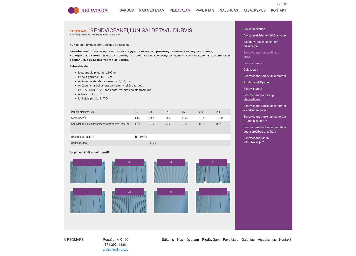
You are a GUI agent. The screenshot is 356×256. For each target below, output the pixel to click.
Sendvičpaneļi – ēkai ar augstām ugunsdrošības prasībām (265, 129)
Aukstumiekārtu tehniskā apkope (265, 35)
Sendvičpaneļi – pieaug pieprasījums (259, 97)
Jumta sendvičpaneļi (257, 82)
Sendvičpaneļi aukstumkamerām (265, 76)
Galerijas (229, 10)
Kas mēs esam (151, 10)
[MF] (171, 173)
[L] (87, 173)
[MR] (129, 202)
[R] (87, 202)
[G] (171, 202)
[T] (213, 173)
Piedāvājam (180, 10)
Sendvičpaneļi (253, 63)
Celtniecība (251, 69)
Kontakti (279, 10)
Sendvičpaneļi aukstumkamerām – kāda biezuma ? (265, 118)
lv (279, 4)
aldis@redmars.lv (115, 249)
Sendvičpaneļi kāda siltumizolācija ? (256, 140)
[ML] (129, 173)
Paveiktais (205, 10)
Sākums (127, 10)
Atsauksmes (255, 10)
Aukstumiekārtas (254, 29)
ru (285, 4)
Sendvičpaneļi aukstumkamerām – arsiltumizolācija (265, 108)
